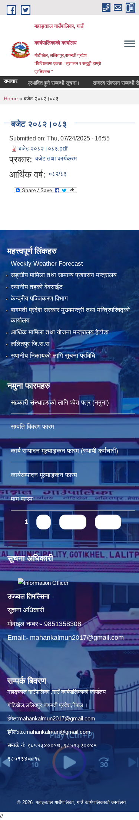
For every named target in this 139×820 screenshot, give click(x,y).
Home (11, 98)
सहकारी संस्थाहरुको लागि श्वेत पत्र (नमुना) (60, 402)
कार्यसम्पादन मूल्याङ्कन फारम (44, 475)
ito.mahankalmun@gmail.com (54, 732)
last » (108, 521)
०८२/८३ (58, 174)
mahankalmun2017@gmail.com (77, 637)
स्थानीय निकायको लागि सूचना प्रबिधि (53, 355)
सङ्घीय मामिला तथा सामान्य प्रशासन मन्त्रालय (63, 275)
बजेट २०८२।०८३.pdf (43, 148)
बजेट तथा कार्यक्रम (56, 158)
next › (73, 521)
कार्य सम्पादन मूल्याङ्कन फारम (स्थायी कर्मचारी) (64, 450)
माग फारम (22, 499)
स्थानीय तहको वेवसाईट (37, 287)
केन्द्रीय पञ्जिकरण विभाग (39, 298)
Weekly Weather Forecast (47, 263)
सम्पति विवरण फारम (32, 426)
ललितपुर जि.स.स (30, 343)
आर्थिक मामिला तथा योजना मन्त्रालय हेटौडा (60, 332)
